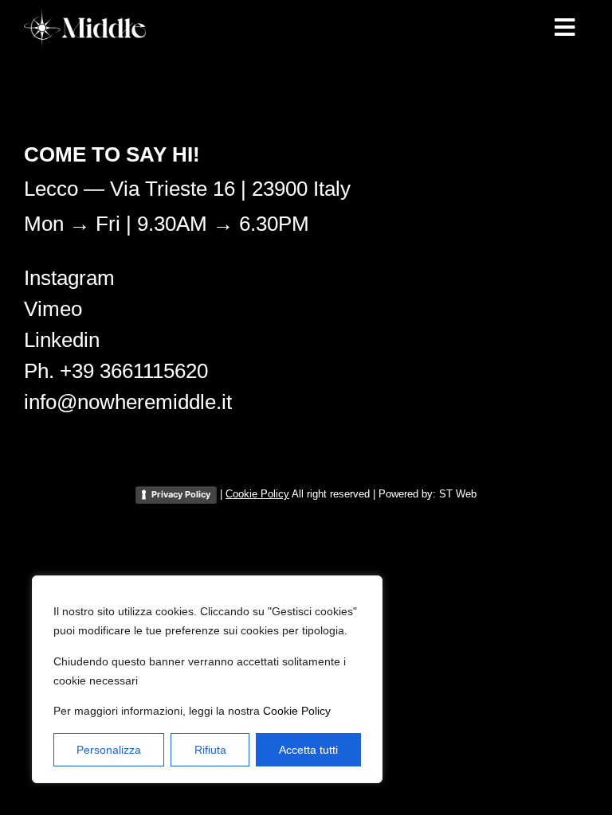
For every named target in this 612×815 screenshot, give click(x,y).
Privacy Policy (180, 494)
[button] (564, 27)
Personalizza (108, 749)
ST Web (458, 494)
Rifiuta (210, 749)
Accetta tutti (308, 749)
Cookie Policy (297, 710)
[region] (207, 679)
